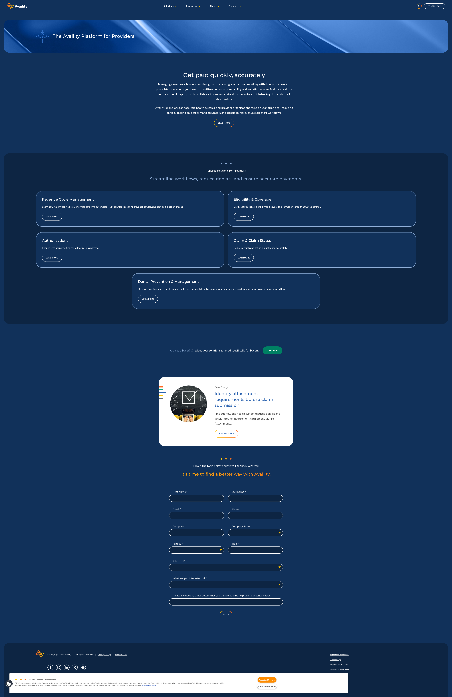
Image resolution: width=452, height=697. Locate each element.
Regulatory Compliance (339, 654)
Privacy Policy (104, 655)
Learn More (224, 123)
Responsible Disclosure (339, 664)
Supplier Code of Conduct (340, 669)
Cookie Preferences (267, 686)
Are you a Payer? (180, 350)
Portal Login (434, 6)
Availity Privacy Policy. (150, 685)
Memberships (335, 659)
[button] (9, 683)
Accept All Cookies (267, 680)
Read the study (226, 434)
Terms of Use (121, 655)
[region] (178, 683)
